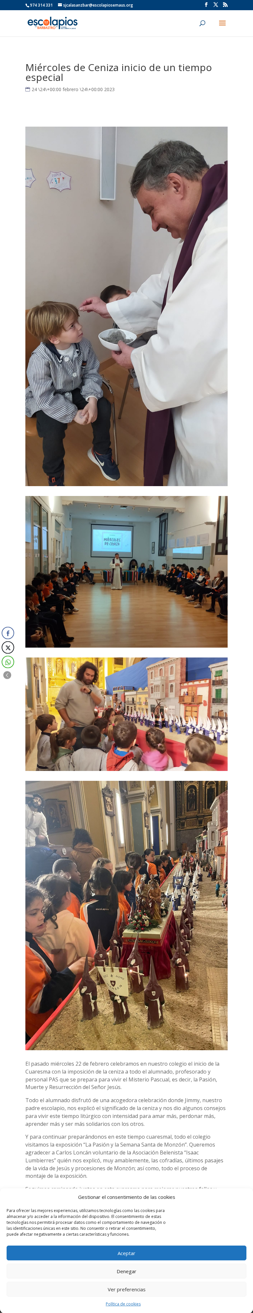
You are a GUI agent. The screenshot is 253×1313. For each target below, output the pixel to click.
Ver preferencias (127, 1289)
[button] (7, 675)
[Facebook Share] (8, 633)
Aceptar (126, 1253)
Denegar (126, 1271)
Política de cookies (123, 1304)
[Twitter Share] (8, 647)
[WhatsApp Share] (8, 662)
